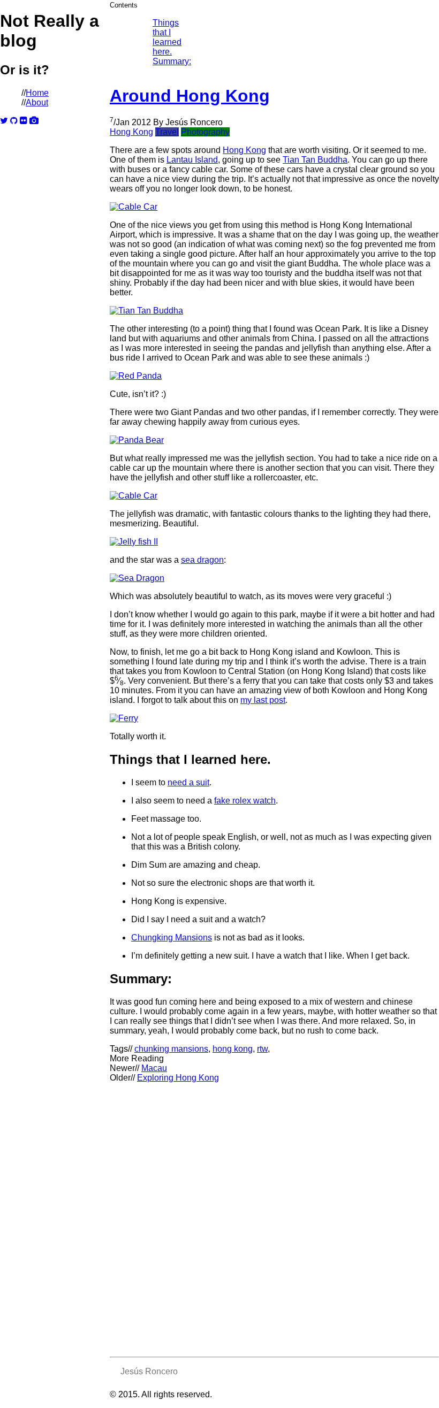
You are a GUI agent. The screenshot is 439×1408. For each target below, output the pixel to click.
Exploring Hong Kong (178, 1077)
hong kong (233, 1048)
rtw (262, 1048)
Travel (167, 131)
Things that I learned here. (167, 37)
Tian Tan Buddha (315, 159)
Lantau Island (192, 159)
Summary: (172, 61)
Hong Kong (131, 131)
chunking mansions (171, 1048)
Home (37, 92)
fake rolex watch (245, 800)
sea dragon (202, 559)
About (37, 102)
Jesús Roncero (149, 1371)
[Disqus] (274, 1216)
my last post (262, 700)
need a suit (188, 782)
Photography (205, 131)
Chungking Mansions (171, 937)
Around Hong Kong (190, 95)
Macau (154, 1068)
